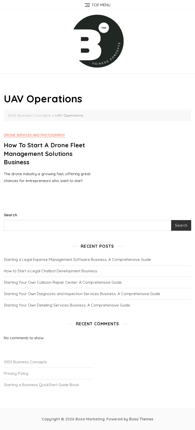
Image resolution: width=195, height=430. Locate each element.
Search (10, 214)
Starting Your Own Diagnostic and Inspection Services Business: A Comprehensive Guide (82, 293)
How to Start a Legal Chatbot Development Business (50, 270)
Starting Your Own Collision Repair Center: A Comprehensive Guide (63, 282)
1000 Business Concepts (25, 362)
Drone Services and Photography (34, 135)
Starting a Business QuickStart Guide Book (41, 384)
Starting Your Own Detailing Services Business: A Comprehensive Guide (67, 305)
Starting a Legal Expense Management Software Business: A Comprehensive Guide (77, 259)
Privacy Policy (16, 373)
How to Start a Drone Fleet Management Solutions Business (44, 153)
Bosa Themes (141, 419)
